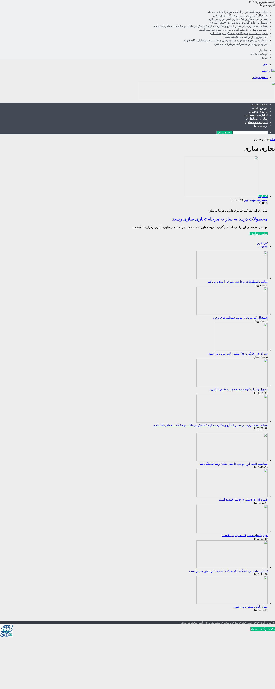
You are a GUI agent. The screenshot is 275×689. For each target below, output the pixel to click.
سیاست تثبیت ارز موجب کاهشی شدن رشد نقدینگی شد (233, 463)
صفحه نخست (259, 104)
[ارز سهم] (268, 70)
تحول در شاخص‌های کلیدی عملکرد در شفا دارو (239, 33)
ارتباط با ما (261, 125)
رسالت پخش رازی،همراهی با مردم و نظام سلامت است (233, 29)
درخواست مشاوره (256, 122)
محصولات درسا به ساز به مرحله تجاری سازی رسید (220, 219)
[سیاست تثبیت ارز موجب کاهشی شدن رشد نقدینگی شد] (232, 460)
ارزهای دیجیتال (258, 111)
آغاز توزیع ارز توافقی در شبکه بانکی (246, 36)
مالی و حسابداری (257, 118)
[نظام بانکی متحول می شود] (232, 603)
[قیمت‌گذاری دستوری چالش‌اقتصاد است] (232, 496)
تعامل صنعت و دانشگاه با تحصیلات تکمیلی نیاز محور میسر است (228, 571)
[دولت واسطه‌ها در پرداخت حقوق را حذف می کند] (232, 278)
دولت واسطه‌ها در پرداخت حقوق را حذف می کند (237, 11)
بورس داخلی (260, 108)
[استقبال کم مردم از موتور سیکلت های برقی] (232, 314)
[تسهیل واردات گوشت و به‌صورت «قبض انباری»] (232, 385)
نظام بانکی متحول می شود (251, 606)
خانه (272, 139)
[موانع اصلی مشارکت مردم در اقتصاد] (232, 531)
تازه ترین (262, 242)
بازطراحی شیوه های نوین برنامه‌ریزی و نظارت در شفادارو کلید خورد (226, 40)
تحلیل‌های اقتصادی (256, 115)
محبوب (263, 246)
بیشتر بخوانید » (259, 233)
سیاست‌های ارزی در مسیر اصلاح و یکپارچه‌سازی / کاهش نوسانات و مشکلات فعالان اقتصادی (210, 26)
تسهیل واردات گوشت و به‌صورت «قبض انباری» (238, 22)
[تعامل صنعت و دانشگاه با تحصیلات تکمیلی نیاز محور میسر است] (232, 567)
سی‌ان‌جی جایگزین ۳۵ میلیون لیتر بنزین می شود (238, 19)
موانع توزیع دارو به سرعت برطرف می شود (241, 43)
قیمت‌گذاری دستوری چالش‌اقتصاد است (243, 499)
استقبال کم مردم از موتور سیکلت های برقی (240, 15)
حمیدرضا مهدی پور (256, 199)
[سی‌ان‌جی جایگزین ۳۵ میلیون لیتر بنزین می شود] (241, 350)
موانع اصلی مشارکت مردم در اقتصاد (245, 535)
